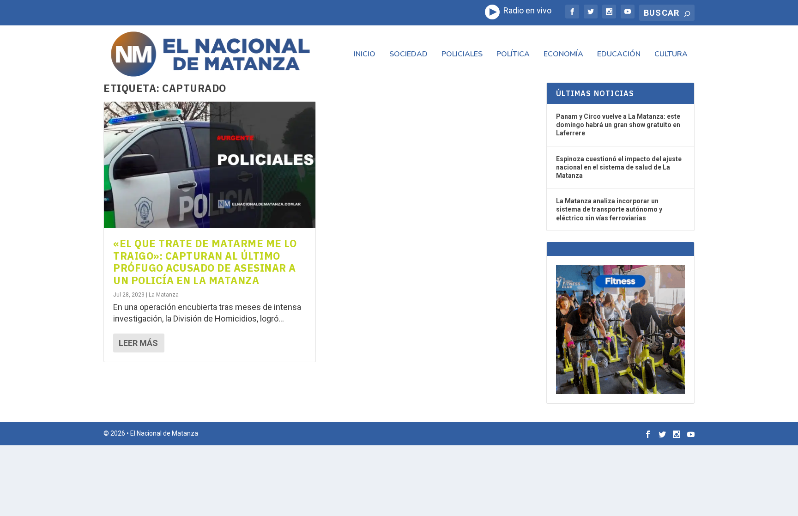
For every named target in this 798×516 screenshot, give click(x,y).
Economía (563, 54)
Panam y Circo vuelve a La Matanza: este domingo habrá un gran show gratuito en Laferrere (618, 125)
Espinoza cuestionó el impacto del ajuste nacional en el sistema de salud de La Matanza (619, 167)
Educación (619, 54)
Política (513, 54)
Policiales (462, 54)
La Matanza (164, 294)
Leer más (138, 343)
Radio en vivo (525, 10)
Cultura (671, 54)
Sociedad (408, 54)
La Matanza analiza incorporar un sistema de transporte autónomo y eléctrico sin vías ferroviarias (609, 209)
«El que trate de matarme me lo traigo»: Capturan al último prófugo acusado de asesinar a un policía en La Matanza (204, 261)
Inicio (364, 54)
